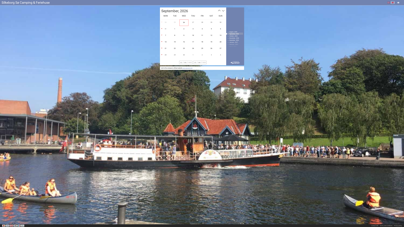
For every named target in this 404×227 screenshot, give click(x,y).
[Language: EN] (393, 2)
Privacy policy (398, 226)
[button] (219, 11)
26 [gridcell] (184, 22)
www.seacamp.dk (187, 68)
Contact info (374, 226)
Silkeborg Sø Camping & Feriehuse (26, 2)
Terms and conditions (386, 226)
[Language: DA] (388, 2)
